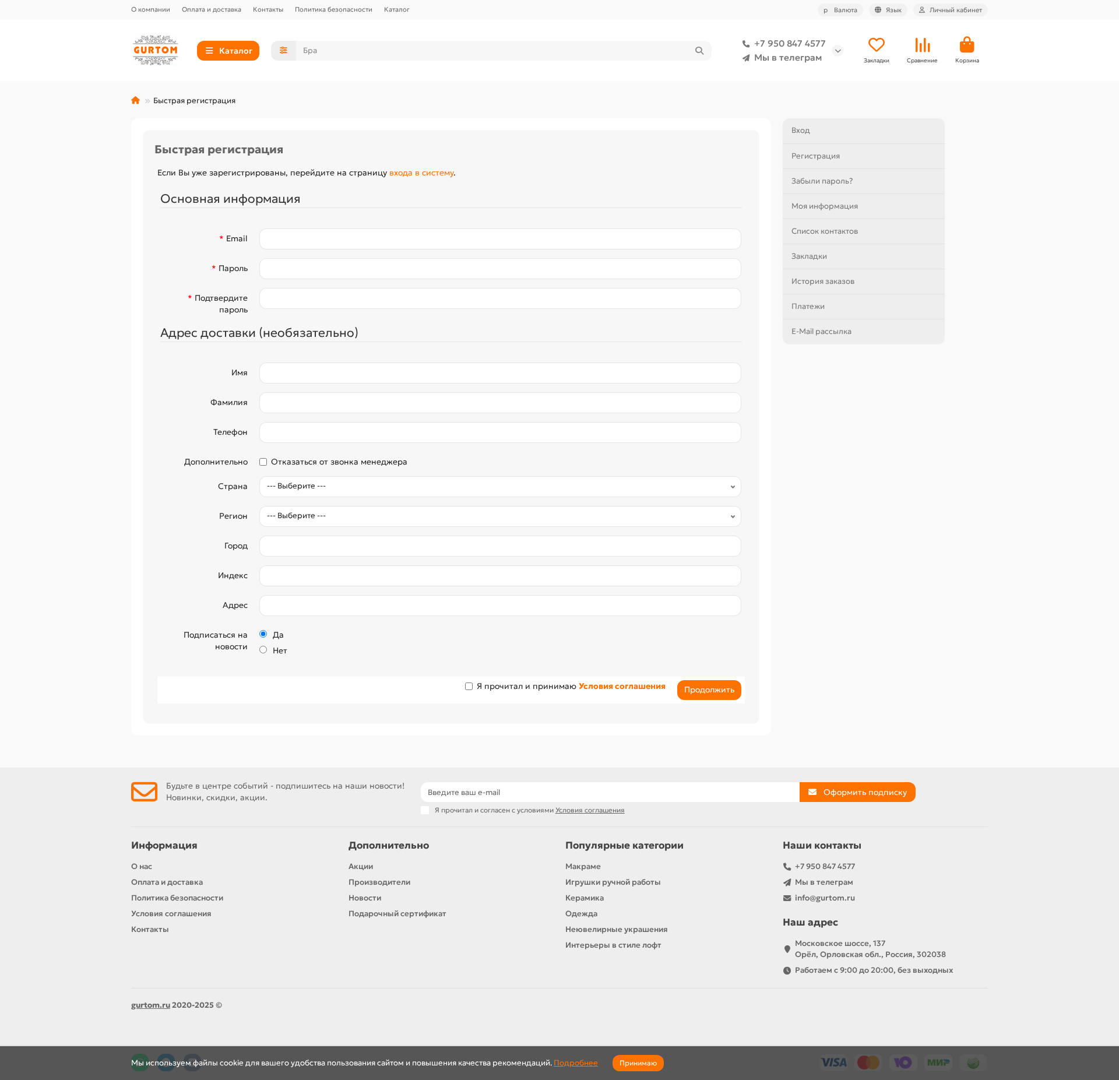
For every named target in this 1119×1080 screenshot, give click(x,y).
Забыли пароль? (822, 181)
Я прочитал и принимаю (571, 686)
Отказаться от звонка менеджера (339, 461)
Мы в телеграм (788, 57)
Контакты (268, 9)
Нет (280, 650)
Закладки (809, 256)
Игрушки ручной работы (613, 882)
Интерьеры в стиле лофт (613, 945)
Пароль (233, 268)
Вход (800, 130)
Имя (239, 372)
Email (237, 238)
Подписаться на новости (216, 640)
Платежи (808, 306)
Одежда (581, 914)
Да (278, 634)
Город (236, 545)
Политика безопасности (333, 9)
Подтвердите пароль (221, 304)
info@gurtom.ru (825, 898)
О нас (141, 866)
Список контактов (824, 231)
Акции (361, 866)
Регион (233, 516)
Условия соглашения (171, 914)
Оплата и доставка (211, 9)
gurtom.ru (150, 1005)
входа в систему (421, 172)
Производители (379, 882)
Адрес (235, 605)
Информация (164, 845)
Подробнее (576, 1063)
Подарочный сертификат (397, 914)
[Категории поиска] (283, 51)
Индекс (233, 575)
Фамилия (229, 402)
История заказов (822, 281)
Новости (365, 898)
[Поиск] (699, 50)
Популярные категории (624, 845)
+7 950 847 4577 (790, 43)
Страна (233, 486)
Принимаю (638, 1062)
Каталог (397, 9)
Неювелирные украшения (616, 929)
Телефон (230, 432)
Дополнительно (216, 461)
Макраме (583, 866)
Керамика (584, 898)
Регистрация (815, 156)
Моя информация (824, 206)
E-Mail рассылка (821, 331)
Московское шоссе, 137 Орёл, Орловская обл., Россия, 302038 (870, 948)
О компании (150, 9)
